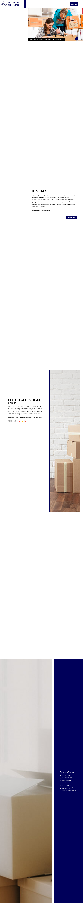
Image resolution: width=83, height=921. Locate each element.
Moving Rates (44, 4)
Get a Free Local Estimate (58, 4)
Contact (66, 4)
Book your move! (71, 217)
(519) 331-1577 (74, 4)
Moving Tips (50, 4)
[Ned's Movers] (10, 4)
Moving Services (36, 4)
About (28, 4)
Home (25, 4)
